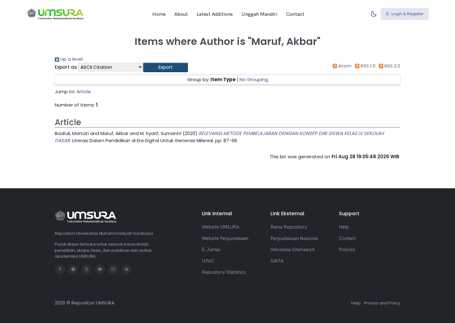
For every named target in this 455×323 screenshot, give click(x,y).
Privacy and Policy (382, 303)
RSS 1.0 (367, 66)
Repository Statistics (223, 272)
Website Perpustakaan (225, 238)
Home (159, 14)
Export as (66, 67)
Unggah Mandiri (259, 14)
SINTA (277, 261)
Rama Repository (289, 227)
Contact (295, 14)
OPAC (208, 261)
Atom (344, 66)
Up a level (71, 59)
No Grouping (254, 79)
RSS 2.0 (391, 66)
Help (344, 227)
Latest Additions (215, 14)
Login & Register (407, 14)
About (181, 14)
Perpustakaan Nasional (294, 238)
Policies (347, 249)
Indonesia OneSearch (293, 249)
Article (83, 91)
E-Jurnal (211, 249)
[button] (165, 67)
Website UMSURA (220, 227)
